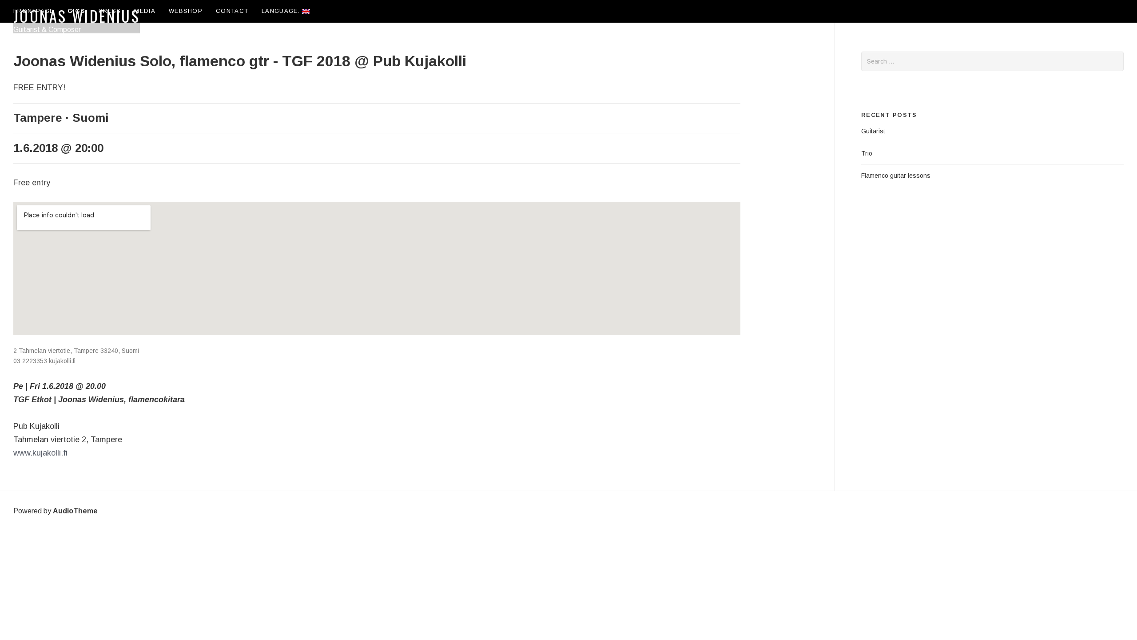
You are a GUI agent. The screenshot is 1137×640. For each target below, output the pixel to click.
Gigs (76, 11)
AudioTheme (75, 511)
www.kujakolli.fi (40, 452)
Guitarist (873, 131)
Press (110, 11)
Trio (866, 153)
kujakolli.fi (62, 360)
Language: (282, 11)
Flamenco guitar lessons (895, 175)
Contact (232, 11)
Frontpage (33, 11)
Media (144, 11)
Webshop (186, 11)
